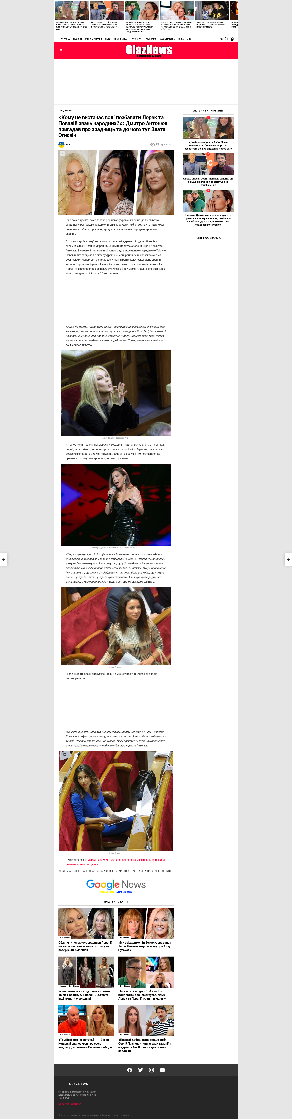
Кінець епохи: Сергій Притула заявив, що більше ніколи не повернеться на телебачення (104, 24)
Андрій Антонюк (70, 871)
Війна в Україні (93, 39)
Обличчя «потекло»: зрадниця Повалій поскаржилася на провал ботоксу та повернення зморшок (85, 946)
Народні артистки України (133, 871)
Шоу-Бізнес (120, 39)
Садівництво (167, 39)
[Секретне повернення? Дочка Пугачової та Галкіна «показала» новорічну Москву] (212, 10)
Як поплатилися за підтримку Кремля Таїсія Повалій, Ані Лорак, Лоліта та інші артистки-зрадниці (84, 995)
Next (236, 18)
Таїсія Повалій (162, 871)
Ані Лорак (89, 871)
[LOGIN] (232, 39)
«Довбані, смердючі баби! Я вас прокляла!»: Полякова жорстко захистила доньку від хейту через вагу (208, 145)
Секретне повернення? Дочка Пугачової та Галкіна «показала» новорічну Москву (210, 24)
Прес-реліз (184, 39)
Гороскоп (136, 39)
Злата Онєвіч (106, 871)
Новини (77, 39)
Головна (65, 39)
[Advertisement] (146, 81)
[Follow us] (221, 39)
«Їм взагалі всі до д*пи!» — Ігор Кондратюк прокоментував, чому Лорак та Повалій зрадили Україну (142, 995)
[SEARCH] (226, 39)
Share (62, 153)
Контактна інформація (69, 1104)
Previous (55, 18)
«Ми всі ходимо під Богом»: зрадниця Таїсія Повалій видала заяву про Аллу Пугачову (144, 946)
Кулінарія (151, 39)
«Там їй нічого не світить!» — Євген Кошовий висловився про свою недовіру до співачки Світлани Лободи (85, 1043)
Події (108, 39)
